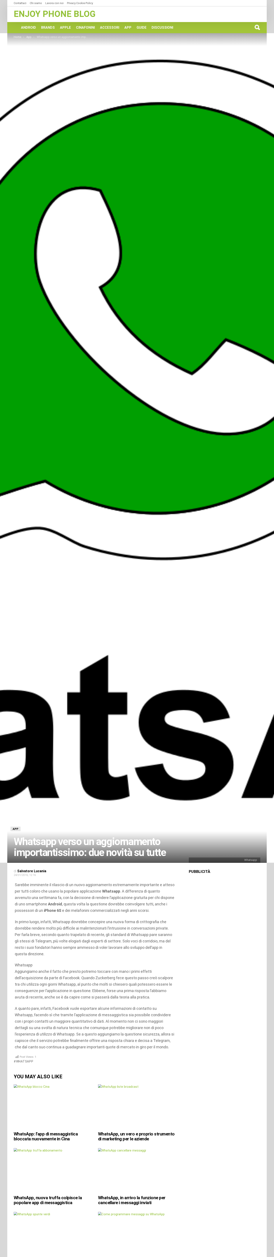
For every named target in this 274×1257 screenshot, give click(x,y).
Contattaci (20, 3)
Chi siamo (36, 3)
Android (28, 27)
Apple (65, 27)
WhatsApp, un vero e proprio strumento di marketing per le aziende (136, 1136)
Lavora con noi (54, 3)
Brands (48, 27)
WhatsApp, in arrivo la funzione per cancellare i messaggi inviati (131, 1200)
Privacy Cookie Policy (80, 3)
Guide (141, 27)
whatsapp (24, 1061)
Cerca (257, 27)
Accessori (109, 27)
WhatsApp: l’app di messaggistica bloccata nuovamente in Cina (46, 1136)
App (127, 27)
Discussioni (162, 27)
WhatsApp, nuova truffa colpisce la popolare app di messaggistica (48, 1200)
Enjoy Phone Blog (54, 14)
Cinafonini (85, 27)
